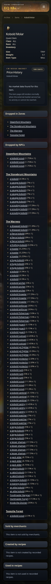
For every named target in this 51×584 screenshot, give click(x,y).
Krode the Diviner (18, 502)
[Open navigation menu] (44, 7)
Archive (7, 17)
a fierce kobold (17, 233)
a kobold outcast (18, 335)
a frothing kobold (18, 245)
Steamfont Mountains (20, 121)
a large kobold (17, 426)
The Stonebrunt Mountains (23, 126)
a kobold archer (17, 282)
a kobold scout (17, 158)
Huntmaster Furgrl (19, 498)
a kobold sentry (17, 404)
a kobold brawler (18, 294)
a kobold (14, 178)
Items (17, 17)
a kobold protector (19, 358)
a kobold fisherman (19, 313)
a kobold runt (16, 370)
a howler (14, 248)
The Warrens (16, 130)
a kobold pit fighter (19, 347)
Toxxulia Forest (17, 134)
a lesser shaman (18, 442)
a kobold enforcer (18, 305)
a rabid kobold (17, 468)
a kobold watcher (18, 415)
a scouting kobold (18, 205)
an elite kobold (17, 487)
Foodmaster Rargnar (20, 495)
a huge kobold (17, 260)
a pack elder (16, 457)
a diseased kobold (18, 226)
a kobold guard (17, 324)
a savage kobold (18, 182)
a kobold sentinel (18, 392)
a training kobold (18, 479)
